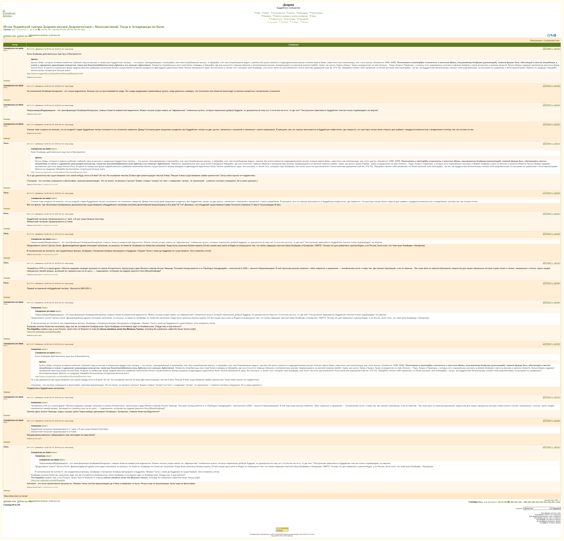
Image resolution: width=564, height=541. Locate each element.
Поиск (266, 13)
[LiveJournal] (551, 35)
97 (33, 29)
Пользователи (279, 13)
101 (45, 29)
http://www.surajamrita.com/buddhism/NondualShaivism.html (55, 73)
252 (68, 29)
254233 (31, 124)
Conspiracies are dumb (50, 184)
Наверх (7, 81)
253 (71, 29)
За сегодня (290, 19)
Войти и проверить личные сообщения (291, 16)
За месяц (305, 22)
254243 (31, 263)
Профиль (267, 16)
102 (49, 29)
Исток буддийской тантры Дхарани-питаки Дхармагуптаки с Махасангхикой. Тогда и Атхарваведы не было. (84, 26)
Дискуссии (55, 35)
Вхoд (314, 16)
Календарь (303, 13)
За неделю (303, 19)
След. (83, 29)
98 (36, 29)
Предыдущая (536, 40)
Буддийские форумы (38, 35)
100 (42, 29)
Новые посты (276, 19)
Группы (292, 13)
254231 (31, 105)
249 (57, 29)
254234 (31, 144)
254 (75, 29)
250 (61, 29)
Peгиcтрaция (317, 13)
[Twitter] (548, 35)
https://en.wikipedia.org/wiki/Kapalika (44, 331)
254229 (31, 86)
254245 (31, 302)
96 (31, 29)
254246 (31, 344)
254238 (31, 214)
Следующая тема (551, 40)
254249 (31, 447)
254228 (31, 49)
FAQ (258, 13)
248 (54, 29)
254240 (31, 234)
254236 (31, 193)
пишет (54, 149)
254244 (31, 283)
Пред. (13, 29)
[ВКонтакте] (554, 35)
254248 (31, 421)
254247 (31, 397)
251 (64, 29)
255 (78, 29)
